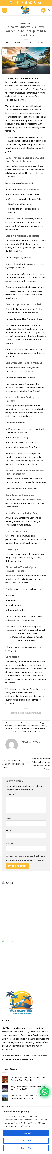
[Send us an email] (30, 2)
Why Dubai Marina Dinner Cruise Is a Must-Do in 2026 (27, 1088)
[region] (26, 1130)
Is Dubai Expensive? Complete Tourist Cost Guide (13, 764)
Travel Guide (26, 23)
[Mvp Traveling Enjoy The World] (25, 10)
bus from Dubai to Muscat (15, 725)
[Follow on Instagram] (22, 2)
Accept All (26, 1133)
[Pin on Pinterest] (33, 713)
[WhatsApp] (44, 1091)
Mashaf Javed (39, 43)
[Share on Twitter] (23, 713)
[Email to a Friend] (28, 713)
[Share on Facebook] (18, 713)
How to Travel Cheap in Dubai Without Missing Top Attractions (29, 1097)
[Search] (49, 10)
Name (9, 818)
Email (9, 830)
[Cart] (43, 10)
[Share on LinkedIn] (38, 713)
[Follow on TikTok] (26, 2)
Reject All (26, 1148)
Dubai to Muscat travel (31, 731)
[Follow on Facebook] (17, 2)
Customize (26, 1140)
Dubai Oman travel (32, 728)
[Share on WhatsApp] (13, 713)
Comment (11, 794)
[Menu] (4, 10)
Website (10, 843)
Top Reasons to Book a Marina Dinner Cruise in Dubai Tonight (28, 1079)
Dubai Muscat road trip (14, 728)
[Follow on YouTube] (39, 2)
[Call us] (35, 2)
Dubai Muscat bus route (36, 725)
